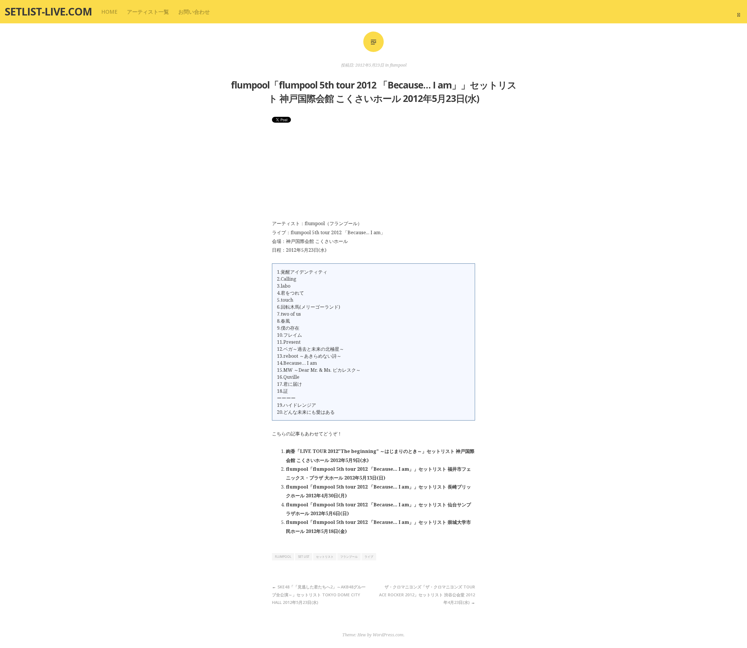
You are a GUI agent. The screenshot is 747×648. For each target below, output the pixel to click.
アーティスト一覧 (148, 11)
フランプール (349, 557)
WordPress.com (388, 634)
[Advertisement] (373, 175)
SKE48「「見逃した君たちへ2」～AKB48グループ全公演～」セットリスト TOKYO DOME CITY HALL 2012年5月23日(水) (319, 594)
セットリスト (325, 557)
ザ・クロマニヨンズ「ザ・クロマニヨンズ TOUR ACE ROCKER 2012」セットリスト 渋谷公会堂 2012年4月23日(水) (427, 594)
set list (303, 557)
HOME (109, 11)
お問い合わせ (194, 11)
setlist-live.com (48, 11)
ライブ (368, 557)
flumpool (398, 65)
